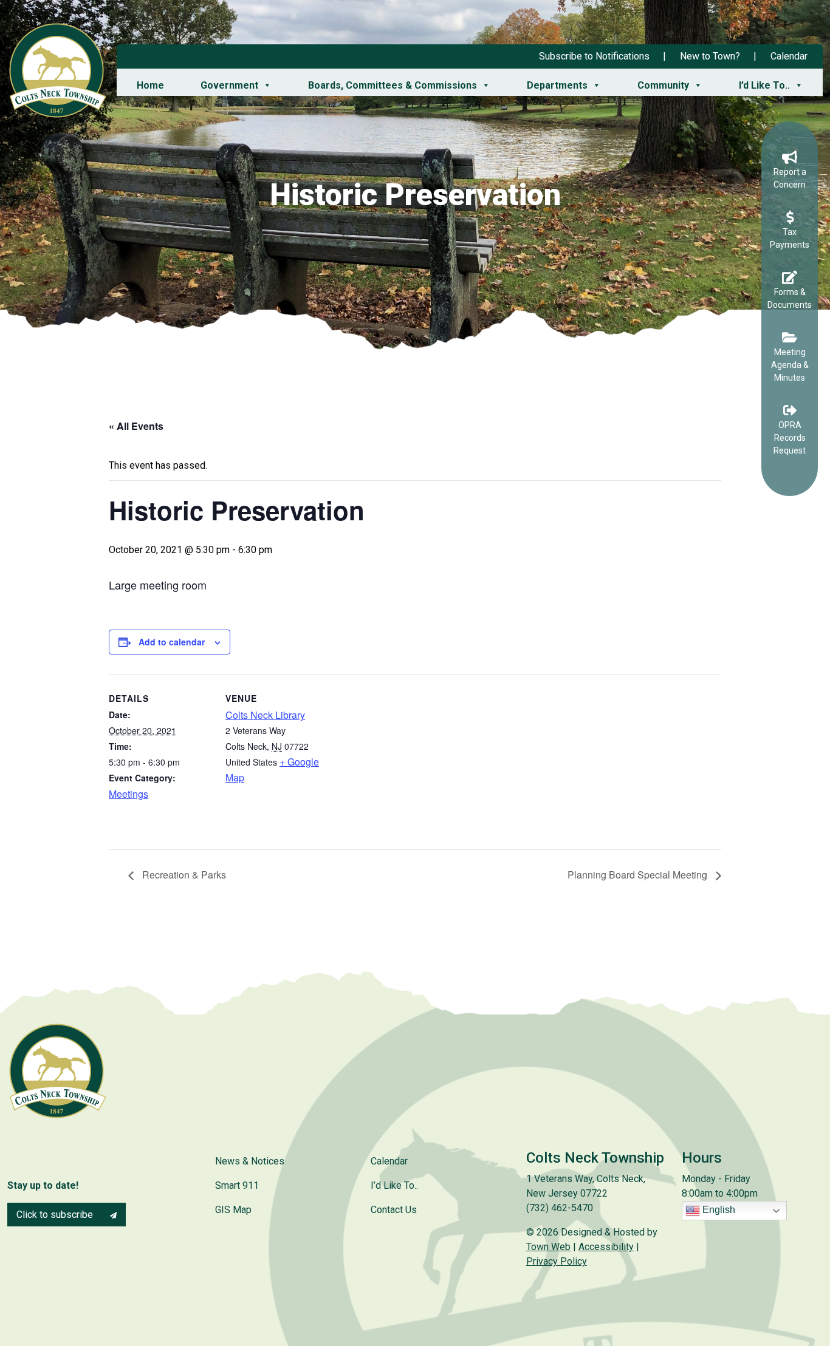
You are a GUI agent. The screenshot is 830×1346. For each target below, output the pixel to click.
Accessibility (606, 1247)
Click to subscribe (55, 1214)
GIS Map (233, 1209)
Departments (557, 85)
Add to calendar (172, 642)
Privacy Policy (556, 1261)
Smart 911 (237, 1185)
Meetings (128, 794)
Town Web (548, 1247)
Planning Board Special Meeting (639, 875)
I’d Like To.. (764, 85)
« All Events (136, 426)
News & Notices (249, 1161)
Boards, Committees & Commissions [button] (392, 85)
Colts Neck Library (265, 715)
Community (663, 85)
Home (150, 85)
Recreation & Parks (183, 875)
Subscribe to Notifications (594, 56)
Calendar (789, 56)
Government (229, 85)
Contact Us (394, 1209)
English (717, 1210)
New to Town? (710, 56)
